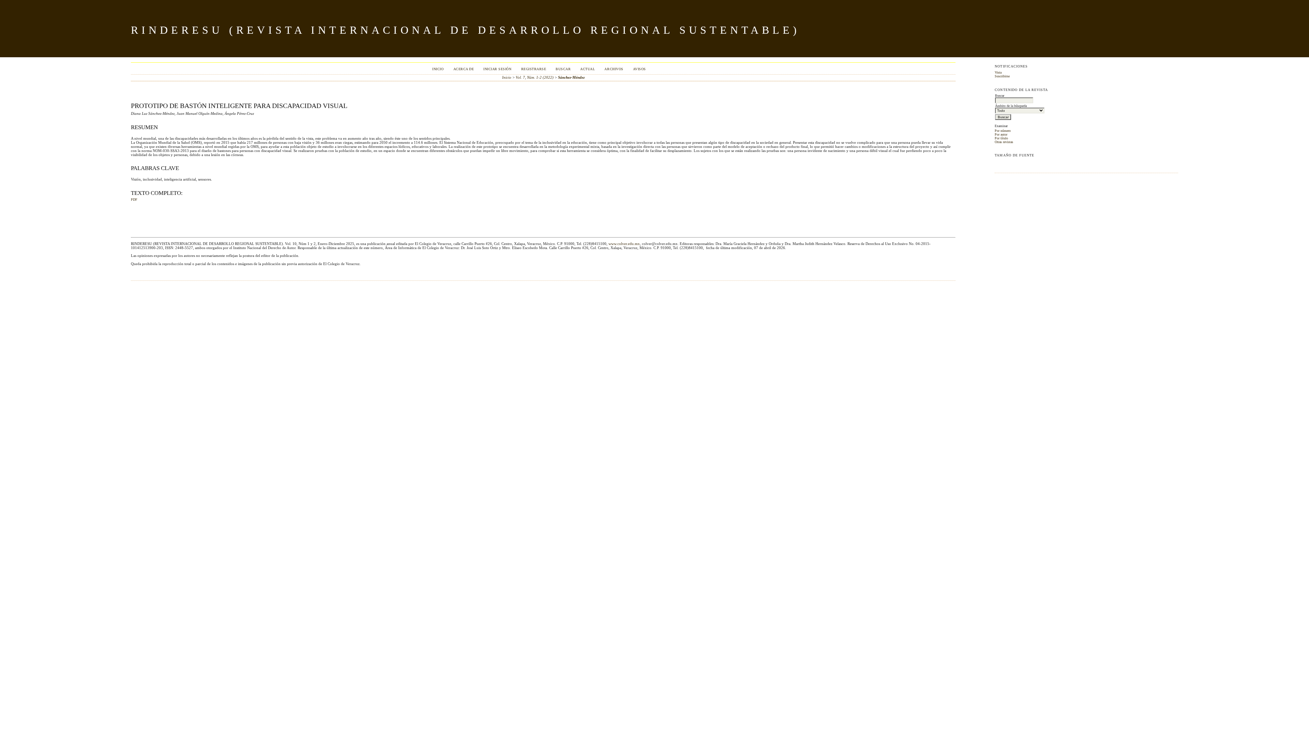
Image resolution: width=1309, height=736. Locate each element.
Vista (998, 72)
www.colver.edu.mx (624, 244)
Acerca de (463, 69)
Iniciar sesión (497, 69)
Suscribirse (1002, 76)
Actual (587, 69)
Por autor (1001, 134)
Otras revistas (1004, 142)
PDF (134, 199)
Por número (1003, 131)
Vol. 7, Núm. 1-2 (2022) (535, 77)
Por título (1001, 138)
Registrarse (533, 69)
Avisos (639, 69)
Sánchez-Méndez (571, 77)
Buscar (563, 69)
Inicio (437, 69)
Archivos (613, 69)
